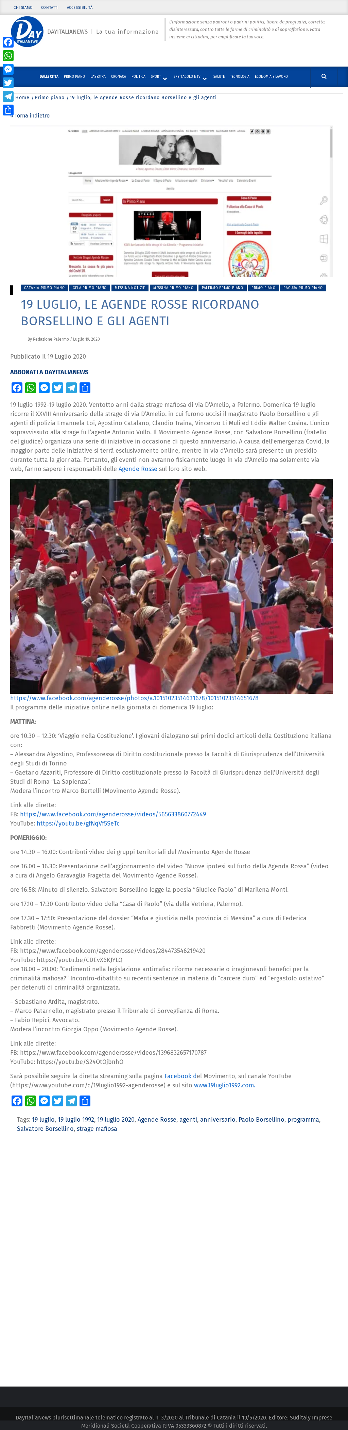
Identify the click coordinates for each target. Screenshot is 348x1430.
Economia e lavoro (271, 77)
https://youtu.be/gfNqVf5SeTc (78, 823)
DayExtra (98, 77)
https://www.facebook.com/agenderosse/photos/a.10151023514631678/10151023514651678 (134, 698)
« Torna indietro (30, 115)
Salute (219, 77)
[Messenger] (8, 69)
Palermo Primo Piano (222, 288)
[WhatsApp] (8, 55)
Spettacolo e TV (187, 77)
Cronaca (118, 77)
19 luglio (43, 1119)
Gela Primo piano (90, 288)
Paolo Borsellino (261, 1119)
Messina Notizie (130, 288)
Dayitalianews (67, 31)
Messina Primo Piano (173, 288)
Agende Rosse (139, 469)
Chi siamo (23, 7)
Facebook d (180, 1076)
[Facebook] (8, 42)
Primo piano (74, 77)
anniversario (218, 1119)
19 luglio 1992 (76, 1119)
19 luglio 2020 (116, 1119)
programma (303, 1119)
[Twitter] (8, 83)
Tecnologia (239, 77)
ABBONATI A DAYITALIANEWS (49, 372)
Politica (138, 77)
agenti (188, 1119)
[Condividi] (8, 110)
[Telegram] (8, 96)
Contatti (50, 7)
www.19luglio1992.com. (224, 1085)
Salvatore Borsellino (45, 1129)
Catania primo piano (44, 288)
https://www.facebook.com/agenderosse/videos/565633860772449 (113, 814)
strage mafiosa (97, 1129)
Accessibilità (80, 7)
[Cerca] (324, 76)
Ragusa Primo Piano (303, 288)
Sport (156, 77)
